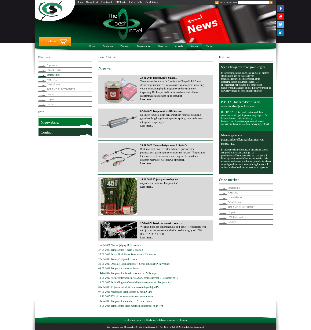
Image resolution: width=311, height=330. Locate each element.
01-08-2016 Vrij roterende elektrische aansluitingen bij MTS (128, 287)
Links (132, 2)
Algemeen (52, 65)
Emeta (50, 104)
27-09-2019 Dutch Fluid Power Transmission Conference (127, 254)
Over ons (162, 46)
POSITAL (52, 79)
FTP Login (121, 2)
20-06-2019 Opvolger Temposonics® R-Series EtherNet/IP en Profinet (133, 263)
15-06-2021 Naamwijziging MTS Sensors (119, 245)
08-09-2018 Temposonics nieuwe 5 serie (118, 268)
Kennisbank (107, 2)
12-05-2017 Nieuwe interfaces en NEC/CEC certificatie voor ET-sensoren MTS (138, 277)
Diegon (50, 99)
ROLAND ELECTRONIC (241, 207)
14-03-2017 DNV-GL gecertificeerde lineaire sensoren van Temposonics (134, 282)
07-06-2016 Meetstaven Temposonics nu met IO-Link (125, 291)
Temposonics (53, 74)
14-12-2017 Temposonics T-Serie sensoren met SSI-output (127, 273)
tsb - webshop (49, 41)
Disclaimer (151, 320)
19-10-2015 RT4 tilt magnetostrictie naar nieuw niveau (125, 296)
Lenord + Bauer (54, 69)
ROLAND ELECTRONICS (61, 89)
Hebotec (51, 94)
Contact (209, 46)
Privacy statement (167, 320)
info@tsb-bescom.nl (194, 327)
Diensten (124, 46)
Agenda (179, 46)
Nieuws (194, 46)
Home (92, 46)
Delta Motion (53, 84)
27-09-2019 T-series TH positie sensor (117, 259)
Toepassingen (143, 46)
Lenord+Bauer (234, 197)
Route (80, 2)
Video (140, 2)
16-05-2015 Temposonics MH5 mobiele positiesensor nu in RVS (131, 305)
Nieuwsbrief (92, 2)
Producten (108, 46)
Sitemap (183, 320)
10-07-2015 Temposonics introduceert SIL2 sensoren (125, 301)
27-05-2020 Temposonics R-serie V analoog (120, 249)
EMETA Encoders (236, 217)
